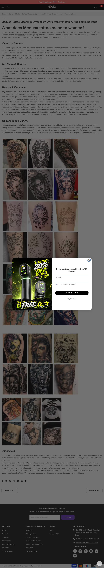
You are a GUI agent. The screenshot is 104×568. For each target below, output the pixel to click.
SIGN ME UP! (72, 293)
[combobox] (58, 284)
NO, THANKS (72, 299)
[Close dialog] (89, 260)
